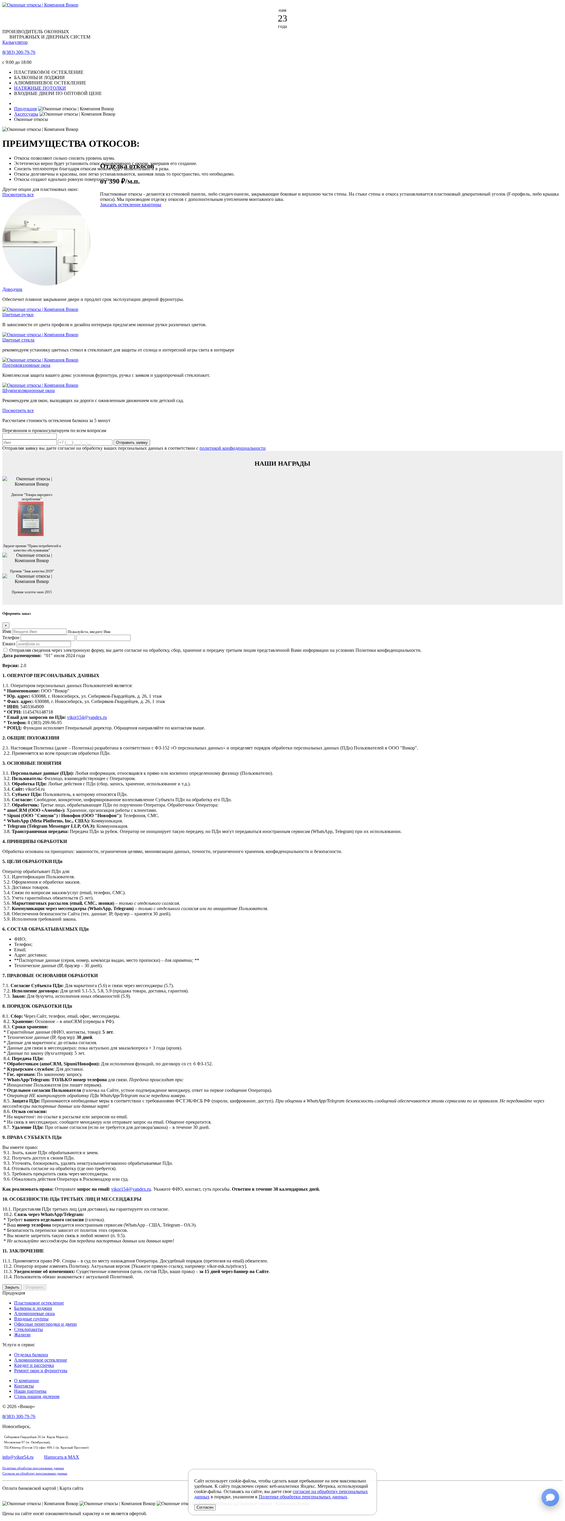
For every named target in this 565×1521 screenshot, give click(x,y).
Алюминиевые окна (34, 1313)
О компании (26, 1380)
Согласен (205, 1507)
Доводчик (12, 289)
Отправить (34, 1287)
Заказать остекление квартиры (130, 204)
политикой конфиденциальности (233, 448)
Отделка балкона (31, 1354)
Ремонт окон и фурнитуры (40, 1370)
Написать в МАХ (61, 1457)
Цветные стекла (18, 339)
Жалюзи (22, 1334)
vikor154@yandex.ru (87, 717)
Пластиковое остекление (39, 1302)
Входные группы (31, 1318)
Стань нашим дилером (36, 1396)
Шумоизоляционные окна (28, 390)
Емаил (8, 643)
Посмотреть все (18, 194)
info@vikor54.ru (18, 1457)
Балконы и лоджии (33, 1308)
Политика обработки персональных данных (33, 1468)
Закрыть (12, 1287)
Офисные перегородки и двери (45, 1324)
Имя (6, 631)
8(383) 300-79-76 (18, 52)
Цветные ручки (18, 314)
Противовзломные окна (26, 365)
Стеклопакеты (28, 1329)
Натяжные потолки (40, 88)
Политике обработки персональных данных (303, 1496)
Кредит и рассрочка (34, 1365)
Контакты (24, 1385)
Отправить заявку (132, 442)
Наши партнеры (30, 1391)
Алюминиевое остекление (40, 1359)
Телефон (10, 637)
